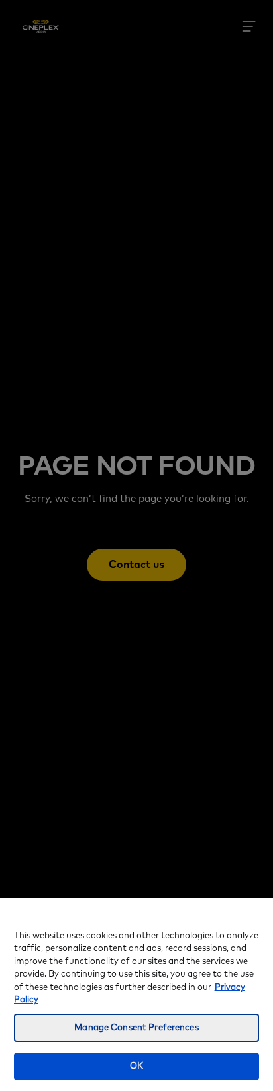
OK (136, 1066)
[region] (136, 994)
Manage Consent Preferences (136, 1028)
